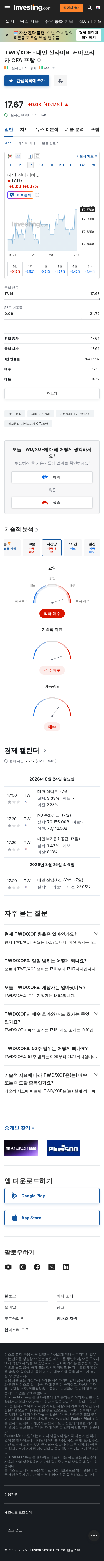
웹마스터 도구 (16, 1329)
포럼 (95, 129)
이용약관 (11, 1494)
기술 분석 (74, 129)
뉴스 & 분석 (47, 129)
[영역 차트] (18, 156)
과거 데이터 (26, 143)
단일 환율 (29, 21)
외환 (10, 21)
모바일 (10, 1307)
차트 (24, 129)
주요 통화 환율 (58, 21)
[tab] (31, 547)
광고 (60, 1307)
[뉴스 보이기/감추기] (37, 156)
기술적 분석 (19, 529)
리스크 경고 (13, 1530)
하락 (56, 477)
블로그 (10, 1295)
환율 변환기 (50, 143)
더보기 (52, 393)
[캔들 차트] (10, 156)
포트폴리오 (14, 1318)
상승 (56, 502)
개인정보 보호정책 (18, 1512)
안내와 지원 (67, 1318)
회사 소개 (65, 1295)
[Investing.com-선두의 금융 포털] (32, 7)
